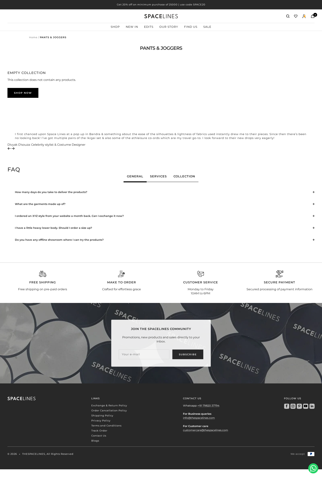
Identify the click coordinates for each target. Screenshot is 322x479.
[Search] (288, 16)
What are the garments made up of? (40, 204)
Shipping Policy (102, 415)
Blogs (95, 440)
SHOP (115, 27)
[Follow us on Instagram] (293, 406)
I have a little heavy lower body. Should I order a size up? (53, 228)
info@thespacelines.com (199, 418)
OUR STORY (168, 27)
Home (33, 37)
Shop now (23, 92)
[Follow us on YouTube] (305, 406)
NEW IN (132, 27)
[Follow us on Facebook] (286, 406)
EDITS (148, 27)
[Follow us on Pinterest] (299, 406)
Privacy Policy (101, 420)
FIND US (190, 27)
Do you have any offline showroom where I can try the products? (59, 239)
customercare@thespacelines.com (205, 430)
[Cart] (313, 16)
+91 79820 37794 (208, 405)
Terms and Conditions (106, 425)
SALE (207, 27)
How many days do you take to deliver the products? (51, 192)
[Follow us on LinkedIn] (312, 406)
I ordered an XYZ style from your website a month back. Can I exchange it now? (69, 216)
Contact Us (98, 435)
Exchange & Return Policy (109, 405)
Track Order (99, 430)
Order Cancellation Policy (109, 410)
